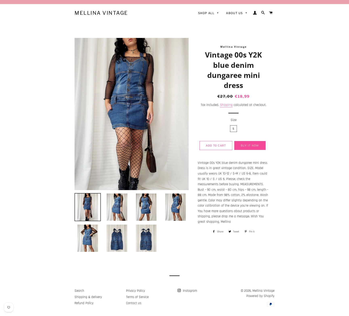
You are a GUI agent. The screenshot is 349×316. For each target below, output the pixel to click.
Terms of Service (137, 297)
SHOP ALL (206, 13)
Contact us (133, 303)
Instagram (189, 291)
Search (79, 291)
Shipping (226, 105)
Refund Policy (84, 303)
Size (234, 120)
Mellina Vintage (101, 13)
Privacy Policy (135, 291)
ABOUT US (235, 13)
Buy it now (250, 145)
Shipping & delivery (88, 297)
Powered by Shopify (260, 296)
